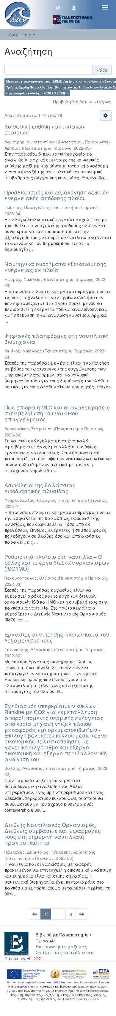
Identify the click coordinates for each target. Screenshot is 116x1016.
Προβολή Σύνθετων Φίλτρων (82, 102)
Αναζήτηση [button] (20, 34)
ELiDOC (34, 958)
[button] (58, 7)
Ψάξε (102, 70)
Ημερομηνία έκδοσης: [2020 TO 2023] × (37, 93)
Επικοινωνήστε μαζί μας (61, 946)
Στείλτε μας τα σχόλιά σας (65, 952)
